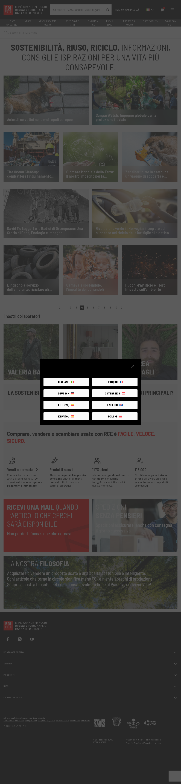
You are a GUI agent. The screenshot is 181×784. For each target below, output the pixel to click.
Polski (112, 416)
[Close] (133, 366)
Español (63, 416)
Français (112, 382)
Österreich (112, 393)
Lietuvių (63, 405)
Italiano (63, 382)
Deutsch (63, 393)
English (112, 405)
